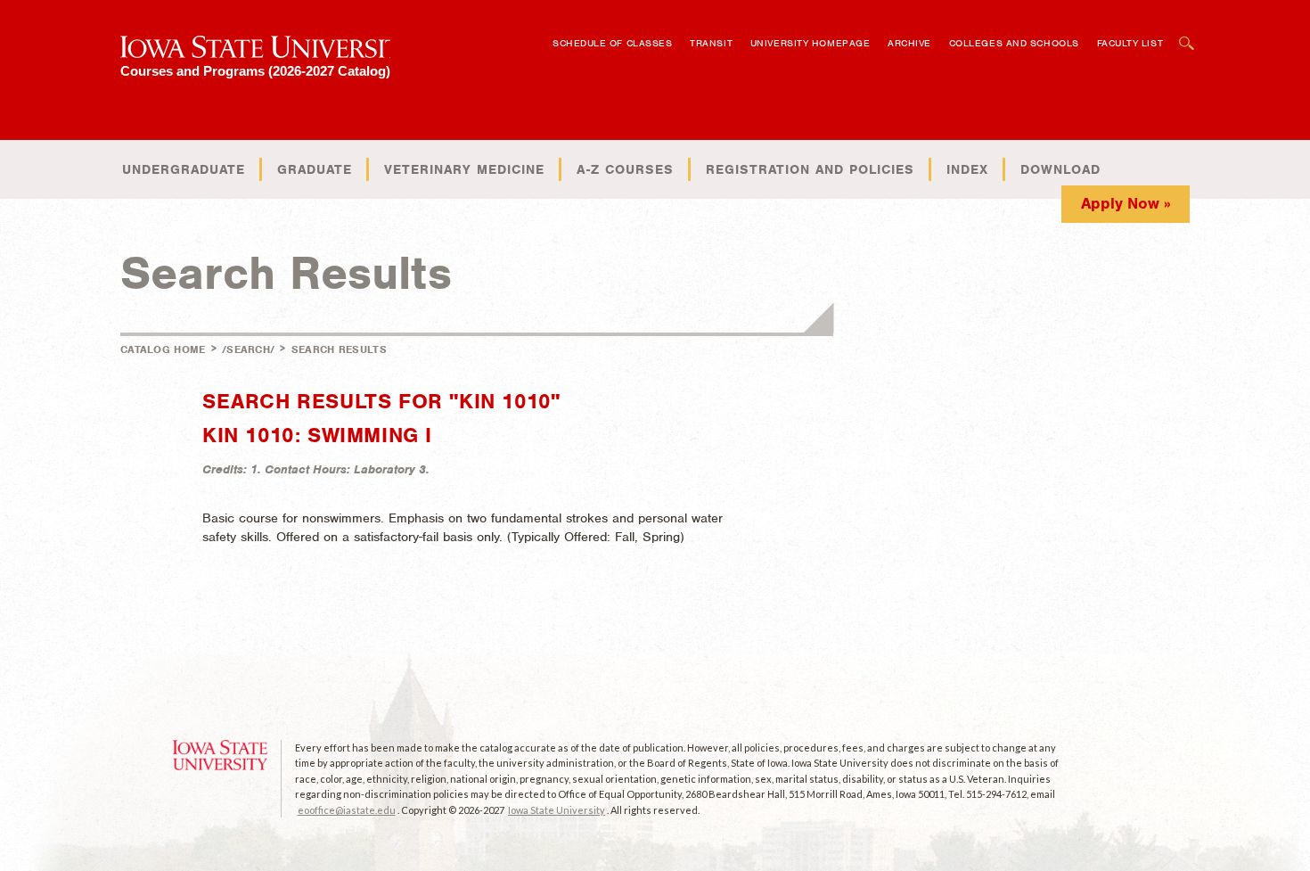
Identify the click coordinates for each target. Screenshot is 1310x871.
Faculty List (1130, 43)
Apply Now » (1126, 203)
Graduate (314, 169)
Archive (909, 43)
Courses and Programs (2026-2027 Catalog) (255, 70)
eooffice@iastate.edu (347, 810)
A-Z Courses (625, 169)
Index (967, 169)
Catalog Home (163, 349)
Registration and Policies (810, 169)
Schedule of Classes (612, 43)
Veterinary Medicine (464, 169)
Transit (711, 43)
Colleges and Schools (1014, 43)
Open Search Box (1187, 34)
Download (1060, 169)
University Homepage (810, 43)
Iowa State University (556, 810)
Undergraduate (183, 169)
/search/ (248, 349)
